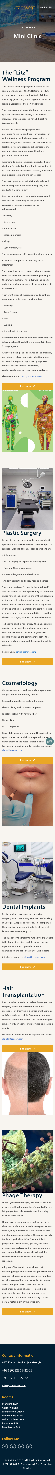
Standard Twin (10, 1404)
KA (41, 7)
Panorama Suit (10, 1423)
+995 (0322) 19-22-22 (17, 1370)
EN (46, 7)
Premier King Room (12, 1415)
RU (50, 7)
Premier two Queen (13, 1412)
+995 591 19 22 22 (15, 1378)
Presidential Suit (11, 1427)
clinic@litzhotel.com (26, 652)
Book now (25, 386)
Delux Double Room (13, 1419)
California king (10, 1408)
